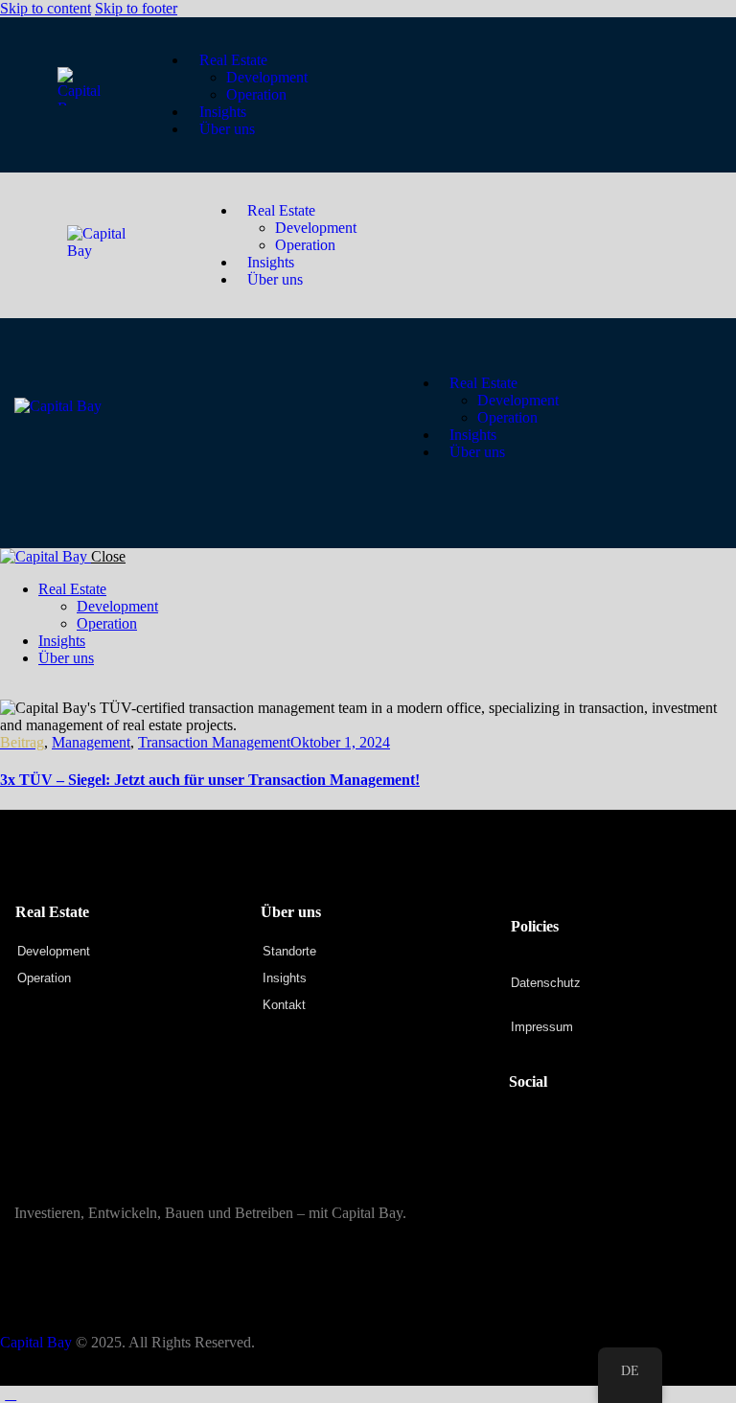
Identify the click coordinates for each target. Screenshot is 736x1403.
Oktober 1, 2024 (340, 742)
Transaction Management (214, 742)
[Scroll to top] (10, 1394)
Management (91, 742)
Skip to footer (136, 8)
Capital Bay (36, 1342)
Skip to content (45, 8)
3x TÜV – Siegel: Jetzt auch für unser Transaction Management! (210, 779)
